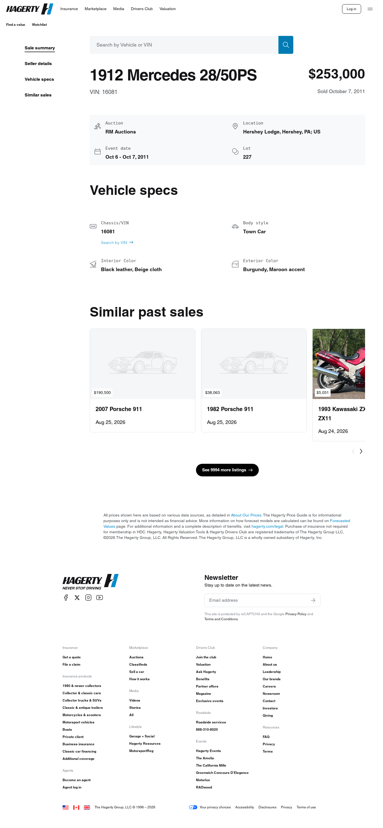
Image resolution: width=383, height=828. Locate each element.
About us (270, 664)
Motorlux (203, 780)
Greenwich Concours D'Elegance (222, 772)
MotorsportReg (141, 751)
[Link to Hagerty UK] (87, 807)
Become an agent (77, 780)
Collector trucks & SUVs (82, 700)
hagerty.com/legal (267, 526)
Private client (73, 737)
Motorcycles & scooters (82, 715)
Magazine (203, 693)
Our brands (272, 679)
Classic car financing (79, 751)
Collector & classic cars (82, 693)
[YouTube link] (99, 597)
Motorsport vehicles (78, 722)
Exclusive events (209, 701)
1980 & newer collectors (82, 686)
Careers (269, 686)
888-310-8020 (207, 729)
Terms (268, 751)
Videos (134, 700)
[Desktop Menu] (370, 9)
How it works (139, 679)
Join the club (206, 657)
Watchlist (39, 24)
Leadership (272, 672)
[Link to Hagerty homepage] (91, 582)
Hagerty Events (208, 751)
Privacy (269, 744)
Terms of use (306, 807)
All (131, 715)
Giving (268, 715)
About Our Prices (246, 515)
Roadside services (211, 722)
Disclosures (267, 807)
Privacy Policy (295, 614)
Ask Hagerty (206, 672)
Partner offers (207, 686)
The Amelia (205, 758)
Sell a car (136, 672)
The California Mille (211, 765)
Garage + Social (141, 736)
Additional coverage (78, 758)
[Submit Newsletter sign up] (313, 600)
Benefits (202, 679)
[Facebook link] (65, 597)
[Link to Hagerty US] (66, 807)
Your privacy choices (215, 807)
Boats (67, 729)
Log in (351, 9)
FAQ (266, 737)
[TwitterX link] (77, 597)
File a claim (71, 664)
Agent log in (72, 787)
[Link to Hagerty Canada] (76, 807)
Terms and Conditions (221, 619)
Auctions (136, 657)
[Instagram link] (88, 597)
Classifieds (138, 664)
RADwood (204, 787)
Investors (270, 708)
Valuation (203, 664)
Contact (269, 701)
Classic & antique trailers (83, 707)
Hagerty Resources (145, 743)
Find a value (15, 24)
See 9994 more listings (224, 469)
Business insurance (78, 744)
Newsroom (271, 693)
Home (267, 657)
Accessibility (244, 807)
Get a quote (72, 657)
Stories (135, 707)
